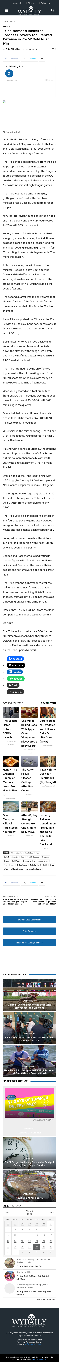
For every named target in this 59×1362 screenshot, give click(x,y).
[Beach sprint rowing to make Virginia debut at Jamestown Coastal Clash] (29, 1061)
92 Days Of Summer (29, 1132)
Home (5, 21)
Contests (29, 1129)
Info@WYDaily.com (33, 1344)
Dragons (45, 857)
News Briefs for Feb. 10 (29, 1197)
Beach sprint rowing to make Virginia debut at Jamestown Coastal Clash (29, 1072)
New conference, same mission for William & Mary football (29, 1039)
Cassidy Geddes (32, 857)
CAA (22, 857)
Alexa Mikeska (16, 853)
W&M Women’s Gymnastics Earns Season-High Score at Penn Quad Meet (43, 901)
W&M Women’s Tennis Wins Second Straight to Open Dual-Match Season (15, 901)
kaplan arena (43, 861)
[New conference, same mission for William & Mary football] (29, 1028)
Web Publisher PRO (39, 1359)
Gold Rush (16, 861)
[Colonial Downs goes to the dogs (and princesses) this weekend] (29, 995)
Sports (12, 21)
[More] (42, 59)
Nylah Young (22, 865)
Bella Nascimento (11, 857)
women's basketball (34, 869)
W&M (6, 869)
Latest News (29, 1001)
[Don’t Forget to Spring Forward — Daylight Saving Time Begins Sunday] (29, 1153)
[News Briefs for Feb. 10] (29, 1186)
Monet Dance (9, 865)
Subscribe (45, 3)
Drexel (6, 861)
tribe (52, 865)
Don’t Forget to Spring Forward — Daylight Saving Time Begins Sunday (29, 1164)
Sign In (31, 3)
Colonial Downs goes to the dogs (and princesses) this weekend (29, 1006)
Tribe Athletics (13, 49)
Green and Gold (29, 861)
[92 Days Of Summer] (29, 1103)
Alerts (29, 1158)
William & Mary (17, 869)
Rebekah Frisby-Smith (38, 865)
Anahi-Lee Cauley (32, 853)
